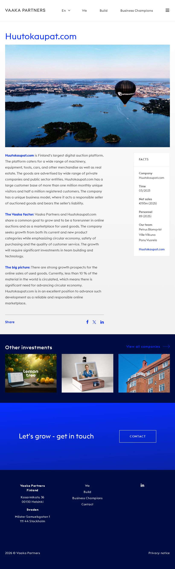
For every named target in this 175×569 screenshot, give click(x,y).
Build (104, 10)
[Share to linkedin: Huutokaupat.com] (102, 322)
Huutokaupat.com (41, 36)
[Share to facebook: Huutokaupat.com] (87, 322)
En (64, 10)
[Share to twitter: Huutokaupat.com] (94, 322)
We (84, 10)
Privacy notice (159, 553)
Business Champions (136, 10)
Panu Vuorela (148, 240)
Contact (138, 436)
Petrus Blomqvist (150, 229)
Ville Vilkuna (147, 235)
